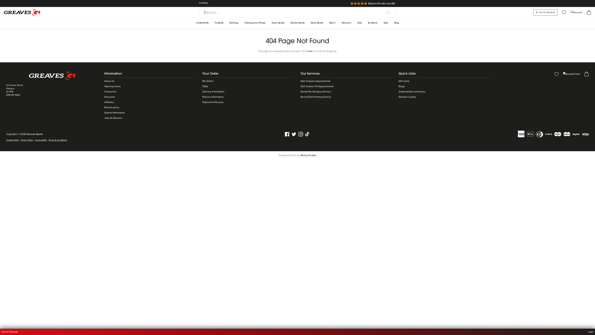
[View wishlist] (564, 12)
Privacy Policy (27, 140)
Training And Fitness (255, 23)
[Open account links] (577, 12)
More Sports (317, 23)
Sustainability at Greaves (412, 91)
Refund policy (111, 107)
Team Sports (278, 23)
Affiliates (109, 102)
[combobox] (297, 12)
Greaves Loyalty (407, 96)
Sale (386, 23)
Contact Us (110, 91)
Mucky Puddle (308, 155)
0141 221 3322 (13, 95)
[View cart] (589, 12)
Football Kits (202, 23)
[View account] (572, 73)
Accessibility (41, 140)
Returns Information (213, 96)
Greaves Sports (34, 134)
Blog (396, 23)
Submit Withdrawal (114, 112)
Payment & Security (212, 102)
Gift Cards (404, 81)
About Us (109, 81)
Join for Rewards (546, 12)
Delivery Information (213, 91)
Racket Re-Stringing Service (316, 91)
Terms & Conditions (57, 140)
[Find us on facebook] (287, 134)
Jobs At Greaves (113, 118)
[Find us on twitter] (294, 134)
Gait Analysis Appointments (316, 81)
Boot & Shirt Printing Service (316, 96)
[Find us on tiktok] (307, 134)
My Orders (208, 81)
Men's (332, 23)
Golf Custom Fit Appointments (317, 86)
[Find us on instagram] (300, 134)
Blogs (402, 86)
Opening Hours (112, 86)
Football (219, 23)
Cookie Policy (12, 140)
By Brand (372, 23)
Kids (359, 23)
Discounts (109, 96)
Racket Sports (298, 23)
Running (233, 23)
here (310, 51)
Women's (346, 23)
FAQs (205, 86)
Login (590, 332)
